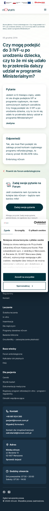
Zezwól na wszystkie (24, 277)
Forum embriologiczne (21, 24)
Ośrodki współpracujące (13, 398)
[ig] (9, 492)
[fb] (4, 492)
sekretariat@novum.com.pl (18, 433)
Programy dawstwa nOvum (15, 330)
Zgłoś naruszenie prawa (13, 498)
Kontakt (6, 298)
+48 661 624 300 (14, 416)
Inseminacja (8, 321)
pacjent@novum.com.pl (17, 420)
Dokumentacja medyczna (14, 386)
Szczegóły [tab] (20, 230)
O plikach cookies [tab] (37, 230)
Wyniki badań (9, 382)
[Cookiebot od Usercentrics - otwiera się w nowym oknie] (34, 223)
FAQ (5, 363)
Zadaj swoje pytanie (24, 207)
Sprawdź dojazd (13, 459)
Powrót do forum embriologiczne (23, 171)
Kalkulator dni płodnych (13, 358)
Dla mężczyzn (9, 326)
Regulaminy (8, 293)
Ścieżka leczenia (10, 312)
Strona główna (7, 24)
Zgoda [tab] (7, 230)
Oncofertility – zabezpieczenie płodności (21, 339)
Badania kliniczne (10, 335)
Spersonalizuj (23, 286)
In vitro (6, 317)
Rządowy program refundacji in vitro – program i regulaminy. (24, 392)
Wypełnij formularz (15, 424)
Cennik (6, 377)
